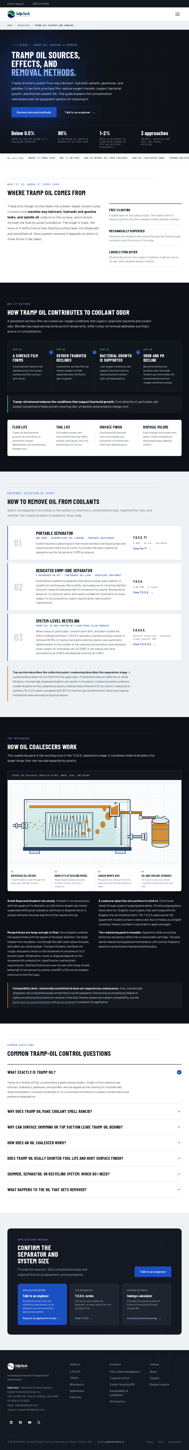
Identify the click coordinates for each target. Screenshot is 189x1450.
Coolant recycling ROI (122, 1384)
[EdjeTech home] (18, 14)
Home (10, 25)
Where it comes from (42, 158)
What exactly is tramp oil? (94, 1072)
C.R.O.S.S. (75, 1371)
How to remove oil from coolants (106, 158)
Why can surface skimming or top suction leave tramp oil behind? (93, 1127)
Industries (75, 1397)
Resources (24, 25)
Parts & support (15, 3)
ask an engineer (65, 1002)
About (153, 1371)
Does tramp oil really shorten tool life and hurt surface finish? (93, 1158)
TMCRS (74, 1378)
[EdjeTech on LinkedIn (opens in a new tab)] (11, 1422)
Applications (77, 1390)
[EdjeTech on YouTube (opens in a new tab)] (29, 1422)
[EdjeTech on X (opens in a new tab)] (38, 1422)
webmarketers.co (115, 1441)
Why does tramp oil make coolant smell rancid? (93, 1111)
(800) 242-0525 (41, 3)
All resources (117, 1401)
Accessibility (175, 1441)
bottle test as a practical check (31, 1002)
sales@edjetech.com (26, 1405)
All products (77, 1384)
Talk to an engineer (80, 112)
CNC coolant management (125, 1371)
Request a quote (159, 1384)
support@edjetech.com (31, 1409)
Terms (161, 1441)
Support (154, 1378)
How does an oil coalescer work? (93, 1142)
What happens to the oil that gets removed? (93, 1189)
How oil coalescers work (149, 158)
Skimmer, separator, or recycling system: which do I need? (93, 1173)
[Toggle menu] (177, 14)
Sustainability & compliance (119, 1392)
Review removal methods (34, 112)
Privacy (150, 1441)
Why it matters (70, 158)
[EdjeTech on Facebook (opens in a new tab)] (20, 1422)
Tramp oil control (119, 1378)
